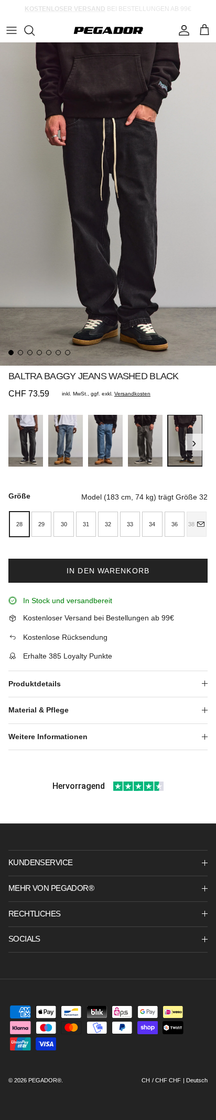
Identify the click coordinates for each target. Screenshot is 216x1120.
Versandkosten (132, 394)
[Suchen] (34, 30)
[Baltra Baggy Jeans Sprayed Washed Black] (25, 441)
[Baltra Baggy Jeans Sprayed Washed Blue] (65, 441)
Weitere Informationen (48, 736)
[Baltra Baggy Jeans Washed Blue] (105, 441)
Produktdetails (34, 684)
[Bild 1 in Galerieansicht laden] (108, 204)
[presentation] (11, 442)
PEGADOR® (44, 1080)
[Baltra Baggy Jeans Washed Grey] (145, 441)
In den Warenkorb (108, 571)
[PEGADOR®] (108, 30)
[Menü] (11, 30)
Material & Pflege (38, 710)
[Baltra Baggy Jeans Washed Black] (185, 440)
